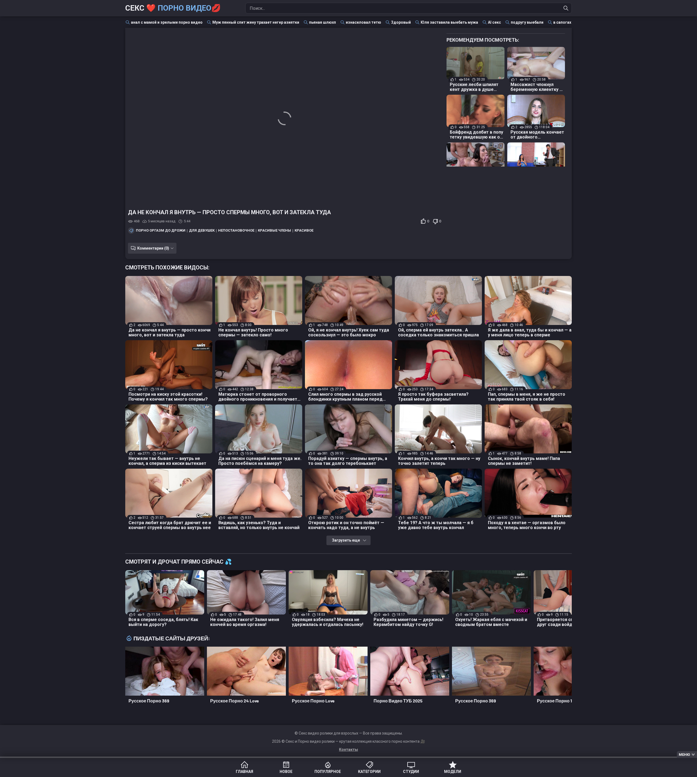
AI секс (494, 22)
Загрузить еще (346, 540)
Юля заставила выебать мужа (449, 22)
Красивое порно (311, 230)
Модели (452, 771)
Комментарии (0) (153, 248)
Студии (411, 771)
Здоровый (401, 22)
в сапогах (562, 22)
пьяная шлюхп (322, 22)
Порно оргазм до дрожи (160, 230)
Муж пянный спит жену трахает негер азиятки (255, 22)
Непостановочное (236, 230)
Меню (684, 755)
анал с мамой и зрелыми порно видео (167, 22)
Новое (286, 771)
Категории (369, 771)
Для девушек (202, 230)
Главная (244, 771)
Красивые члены (274, 230)
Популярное (327, 771)
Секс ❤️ (173, 8)
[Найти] (566, 8)
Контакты (348, 749)
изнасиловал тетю (363, 22)
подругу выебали (527, 22)
